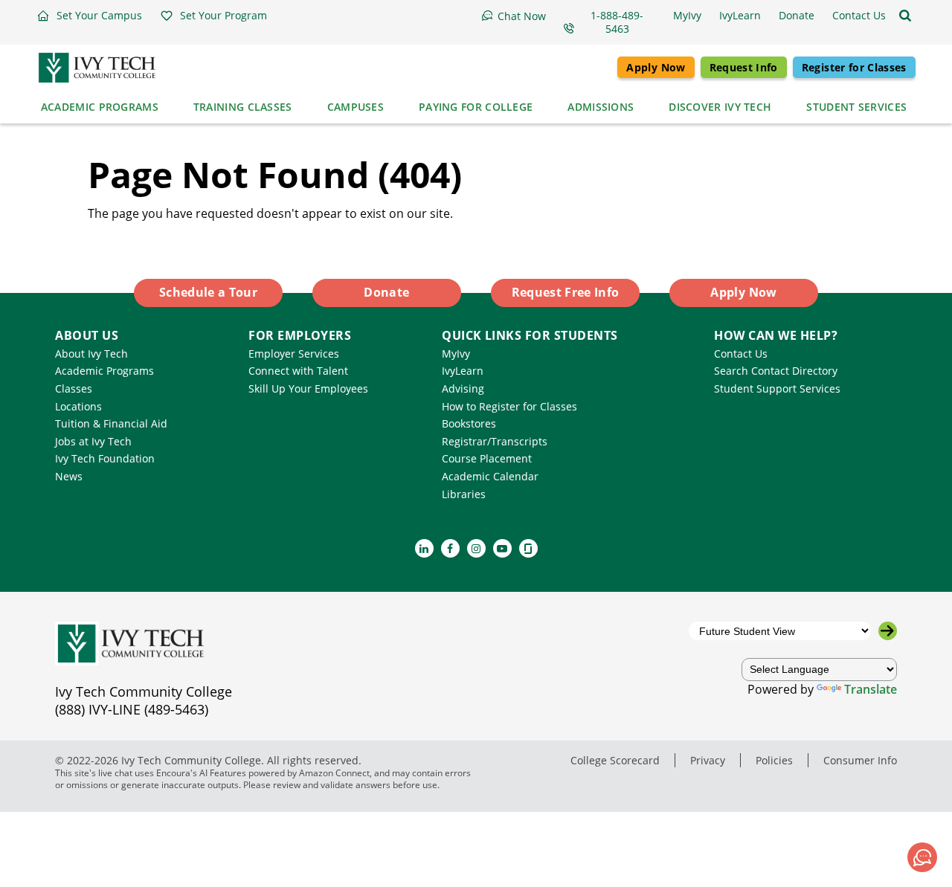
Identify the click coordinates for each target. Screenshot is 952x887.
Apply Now (655, 67)
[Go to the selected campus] (887, 631)
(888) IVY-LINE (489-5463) (131, 709)
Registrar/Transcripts (494, 441)
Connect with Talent (298, 371)
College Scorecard (615, 760)
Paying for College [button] (476, 107)
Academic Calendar (490, 476)
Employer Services (293, 353)
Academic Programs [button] (99, 107)
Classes (73, 388)
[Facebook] (450, 548)
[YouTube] (502, 548)
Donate (386, 292)
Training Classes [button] (242, 107)
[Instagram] (476, 548)
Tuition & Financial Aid (111, 423)
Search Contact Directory (775, 371)
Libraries (464, 494)
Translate (870, 689)
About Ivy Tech (91, 353)
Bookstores (469, 423)
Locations (78, 406)
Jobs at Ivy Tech (93, 441)
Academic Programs (104, 371)
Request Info (744, 67)
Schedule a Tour (208, 292)
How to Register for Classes (509, 406)
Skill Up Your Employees (308, 388)
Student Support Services (777, 388)
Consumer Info (860, 760)
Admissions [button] (600, 107)
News (69, 476)
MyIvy (456, 353)
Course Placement (487, 458)
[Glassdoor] (528, 548)
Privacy (707, 760)
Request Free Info (566, 292)
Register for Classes (854, 67)
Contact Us (741, 353)
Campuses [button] (355, 107)
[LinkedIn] (424, 548)
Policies (774, 760)
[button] (89, 15)
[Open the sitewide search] (905, 15)
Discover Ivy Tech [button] (720, 107)
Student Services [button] (856, 107)
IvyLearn (462, 371)
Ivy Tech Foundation (105, 458)
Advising (463, 388)
